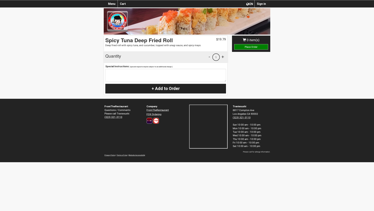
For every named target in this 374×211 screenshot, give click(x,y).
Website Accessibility (137, 155)
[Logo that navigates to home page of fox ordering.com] (155, 121)
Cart (123, 4)
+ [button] (222, 56)
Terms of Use (122, 155)
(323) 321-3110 (113, 117)
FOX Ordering (154, 114)
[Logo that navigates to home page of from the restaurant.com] (149, 121)
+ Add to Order (166, 88)
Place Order (251, 46)
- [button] (209, 56)
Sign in (261, 4)
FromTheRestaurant (158, 110)
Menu (111, 4)
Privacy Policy (109, 155)
